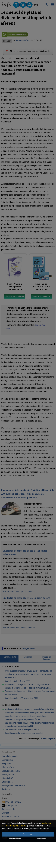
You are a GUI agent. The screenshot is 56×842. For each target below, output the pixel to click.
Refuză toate (41, 839)
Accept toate (28, 834)
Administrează (15, 839)
